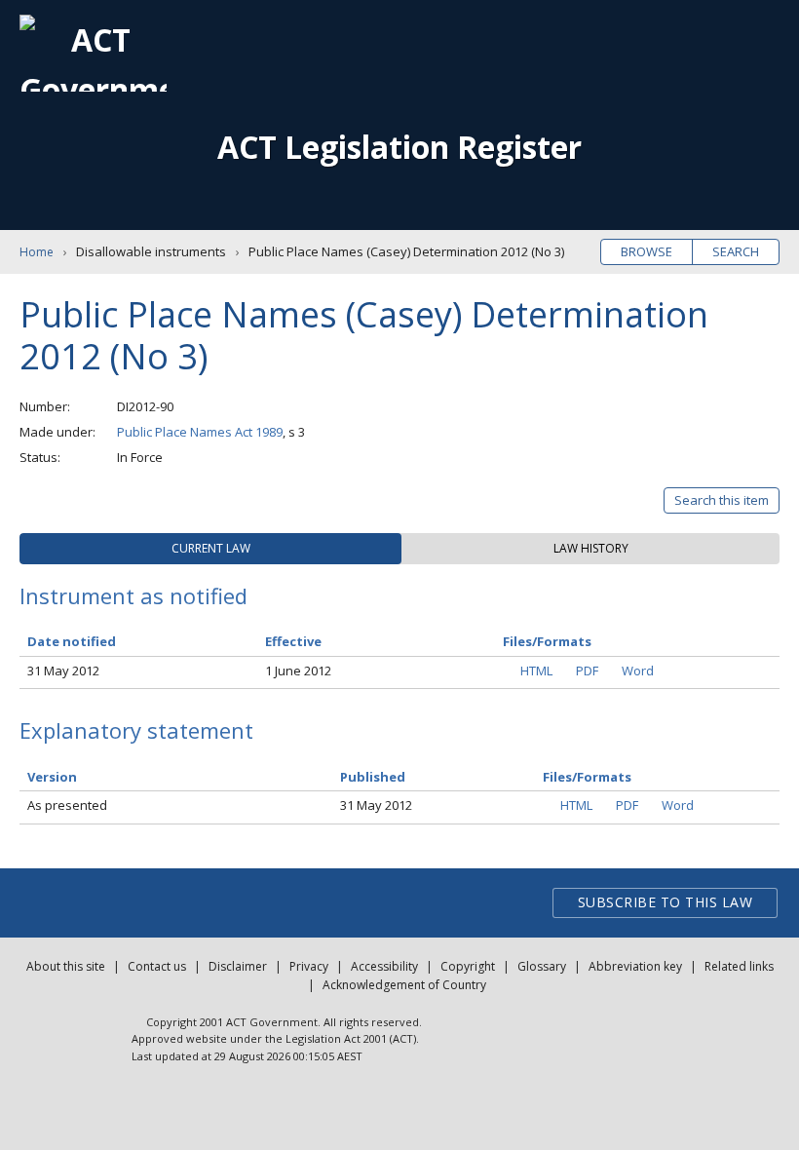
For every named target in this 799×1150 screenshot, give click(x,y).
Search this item (721, 500)
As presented (67, 805)
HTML (536, 670)
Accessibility (384, 966)
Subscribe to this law (665, 902)
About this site (65, 966)
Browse (646, 251)
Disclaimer (238, 966)
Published (372, 777)
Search (735, 251)
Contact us (157, 966)
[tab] (210, 548)
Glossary (541, 966)
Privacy (308, 966)
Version (52, 777)
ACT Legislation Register (399, 147)
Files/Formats (587, 777)
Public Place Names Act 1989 (200, 432)
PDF (587, 670)
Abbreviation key (635, 966)
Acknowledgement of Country (404, 985)
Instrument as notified (133, 595)
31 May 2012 (63, 670)
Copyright (467, 966)
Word (638, 670)
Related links (739, 966)
